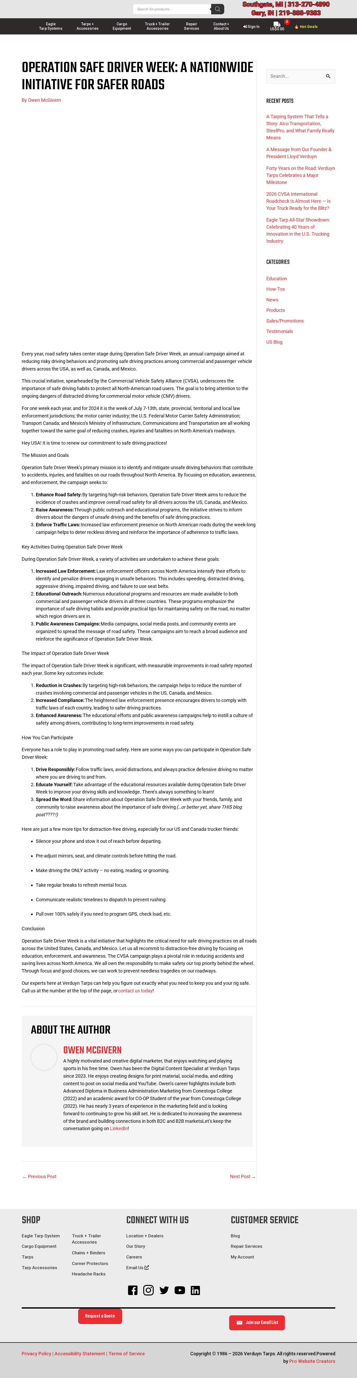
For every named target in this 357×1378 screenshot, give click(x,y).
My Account (242, 1257)
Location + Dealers (145, 1235)
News (272, 299)
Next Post (243, 1176)
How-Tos (275, 289)
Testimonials (279, 331)
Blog (235, 1235)
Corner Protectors (90, 1263)
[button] (132, 1290)
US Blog (274, 342)
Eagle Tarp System (41, 1235)
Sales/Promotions (285, 321)
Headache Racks (89, 1273)
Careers (134, 1257)
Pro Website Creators (312, 1361)
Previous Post (39, 1176)
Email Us (135, 1267)
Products (275, 310)
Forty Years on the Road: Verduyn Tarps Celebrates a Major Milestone (300, 175)
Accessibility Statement (80, 1353)
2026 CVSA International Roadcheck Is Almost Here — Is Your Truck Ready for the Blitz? (298, 201)
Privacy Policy (36, 1353)
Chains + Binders (88, 1252)
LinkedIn (119, 1128)
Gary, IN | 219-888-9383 (286, 13)
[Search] (217, 9)
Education (276, 278)
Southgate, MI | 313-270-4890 (286, 4)
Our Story (135, 1246)
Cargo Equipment (39, 1246)
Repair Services (246, 1246)
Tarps (27, 1257)
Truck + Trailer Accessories (86, 1239)
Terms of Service (126, 1353)
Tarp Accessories (39, 1267)
